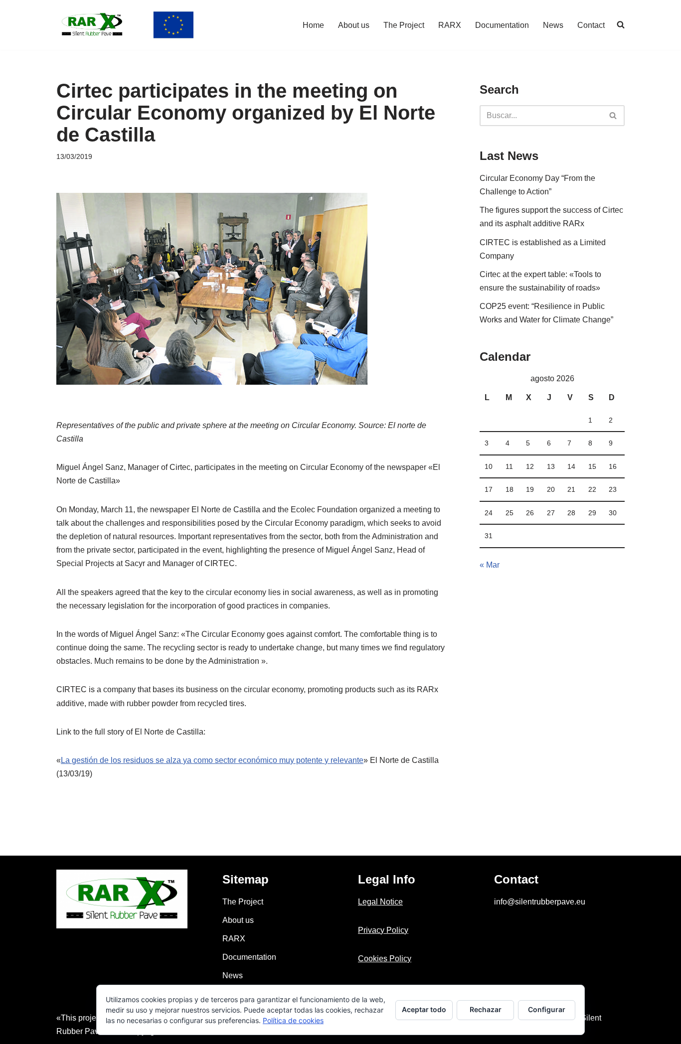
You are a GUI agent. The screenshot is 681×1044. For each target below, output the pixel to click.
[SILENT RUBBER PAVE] (124, 25)
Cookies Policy (384, 958)
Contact (591, 25)
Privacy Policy (383, 930)
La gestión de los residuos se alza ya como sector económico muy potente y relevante (212, 760)
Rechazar (486, 1009)
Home (313, 25)
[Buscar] (613, 115)
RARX (449, 25)
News (553, 25)
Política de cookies (293, 1020)
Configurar (546, 1009)
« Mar (490, 565)
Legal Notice (380, 901)
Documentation (502, 25)
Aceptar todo (424, 1009)
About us (353, 25)
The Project (403, 25)
